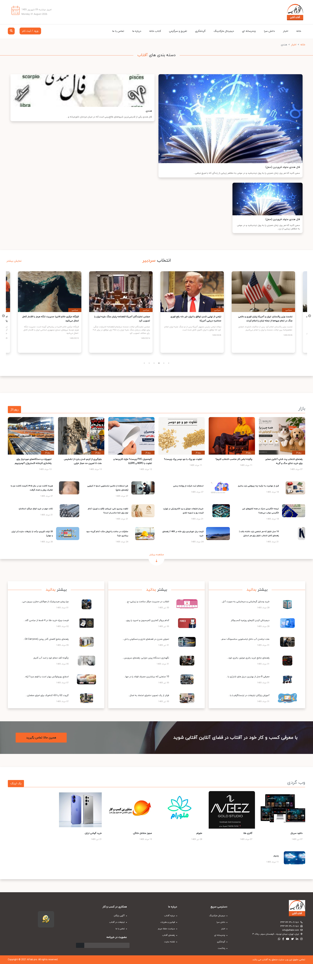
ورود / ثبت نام (30, 31)
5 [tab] (163, 363)
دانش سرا (269, 31)
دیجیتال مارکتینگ (224, 31)
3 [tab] (154, 363)
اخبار (285, 31)
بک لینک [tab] (15, 783)
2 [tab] (149, 363)
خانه (298, 31)
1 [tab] (144, 363)
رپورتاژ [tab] (14, 409)
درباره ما (136, 31)
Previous (309, 316)
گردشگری (200, 31)
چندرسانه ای (249, 31)
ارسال (80, 945)
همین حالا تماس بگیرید (41, 737)
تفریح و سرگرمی (178, 31)
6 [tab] (168, 363)
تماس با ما (118, 31)
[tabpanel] (49, 312)
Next (3, 316)
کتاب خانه (155, 31)
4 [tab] (159, 363)
